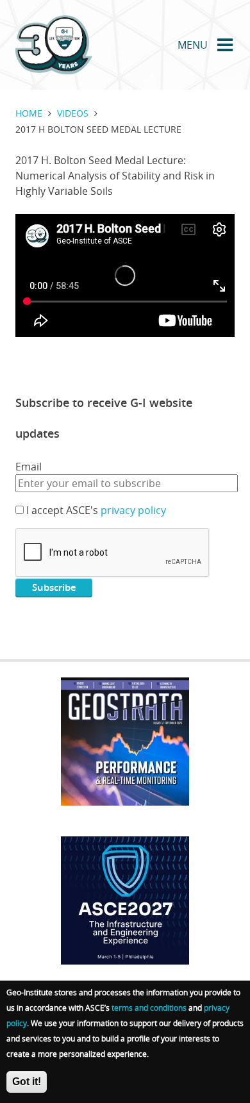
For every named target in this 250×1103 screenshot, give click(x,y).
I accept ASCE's (96, 510)
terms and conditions (149, 1007)
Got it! (26, 1081)
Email (28, 467)
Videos (72, 113)
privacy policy (133, 510)
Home (28, 113)
